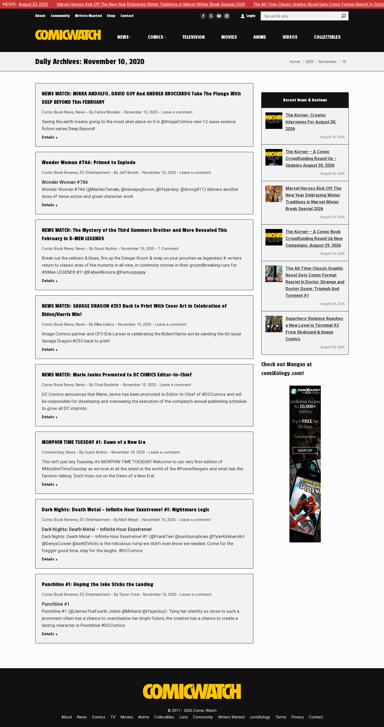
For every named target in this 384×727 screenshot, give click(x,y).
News (80, 112)
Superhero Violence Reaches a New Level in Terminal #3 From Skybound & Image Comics (314, 328)
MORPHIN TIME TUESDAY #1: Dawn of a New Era (94, 442)
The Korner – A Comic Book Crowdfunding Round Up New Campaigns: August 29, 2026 (314, 238)
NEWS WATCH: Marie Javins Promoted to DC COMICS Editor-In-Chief (116, 375)
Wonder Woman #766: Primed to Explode (89, 162)
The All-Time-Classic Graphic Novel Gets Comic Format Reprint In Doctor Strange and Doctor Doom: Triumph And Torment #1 (315, 282)
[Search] (343, 16)
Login (250, 16)
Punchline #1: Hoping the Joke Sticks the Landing (97, 584)
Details (48, 137)
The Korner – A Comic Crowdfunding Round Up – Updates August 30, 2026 (311, 158)
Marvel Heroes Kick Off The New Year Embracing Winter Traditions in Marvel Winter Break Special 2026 (127, 4)
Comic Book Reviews (60, 172)
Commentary (53, 452)
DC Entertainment (95, 172)
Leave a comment (177, 112)
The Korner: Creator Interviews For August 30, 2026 (311, 122)
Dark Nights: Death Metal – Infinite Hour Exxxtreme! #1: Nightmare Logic (125, 510)
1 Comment (168, 248)
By (104, 112)
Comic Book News (58, 112)
